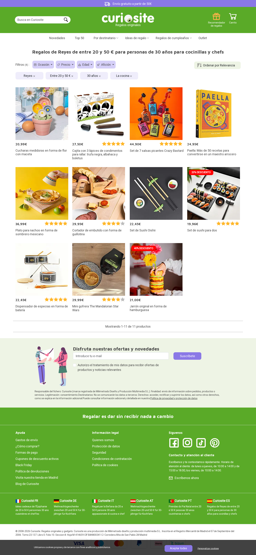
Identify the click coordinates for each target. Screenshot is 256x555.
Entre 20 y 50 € (60, 76)
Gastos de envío (26, 440)
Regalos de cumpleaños (172, 38)
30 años (93, 76)
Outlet (203, 38)
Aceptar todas (178, 548)
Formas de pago (26, 452)
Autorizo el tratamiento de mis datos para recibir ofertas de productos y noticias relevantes (118, 367)
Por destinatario (104, 38)
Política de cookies (105, 465)
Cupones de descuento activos (37, 459)
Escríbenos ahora (187, 478)
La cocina (123, 76)
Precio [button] (66, 64)
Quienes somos (103, 440)
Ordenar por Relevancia (219, 65)
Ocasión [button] (43, 64)
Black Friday (23, 465)
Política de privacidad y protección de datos (173, 398)
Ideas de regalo (135, 38)
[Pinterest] (215, 442)
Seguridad (99, 452)
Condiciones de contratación (112, 459)
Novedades (57, 38)
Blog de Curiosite (27, 484)
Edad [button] (86, 64)
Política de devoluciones (32, 471)
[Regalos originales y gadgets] (128, 17)
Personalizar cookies (208, 548)
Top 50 (79, 38)
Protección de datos (106, 446)
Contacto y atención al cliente (191, 455)
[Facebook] (174, 442)
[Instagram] (187, 442)
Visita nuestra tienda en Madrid (36, 477)
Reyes (28, 76)
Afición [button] (105, 64)
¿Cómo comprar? (27, 446)
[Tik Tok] (201, 442)
